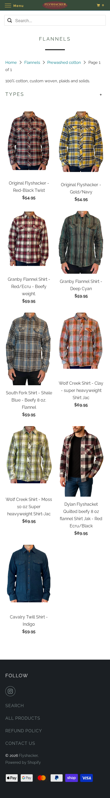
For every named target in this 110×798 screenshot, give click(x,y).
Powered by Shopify (23, 762)
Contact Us (20, 743)
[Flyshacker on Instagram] (11, 691)
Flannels (32, 62)
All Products (22, 718)
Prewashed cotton (64, 62)
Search (14, 705)
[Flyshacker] (55, 5)
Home (11, 62)
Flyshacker (28, 755)
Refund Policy (23, 730)
